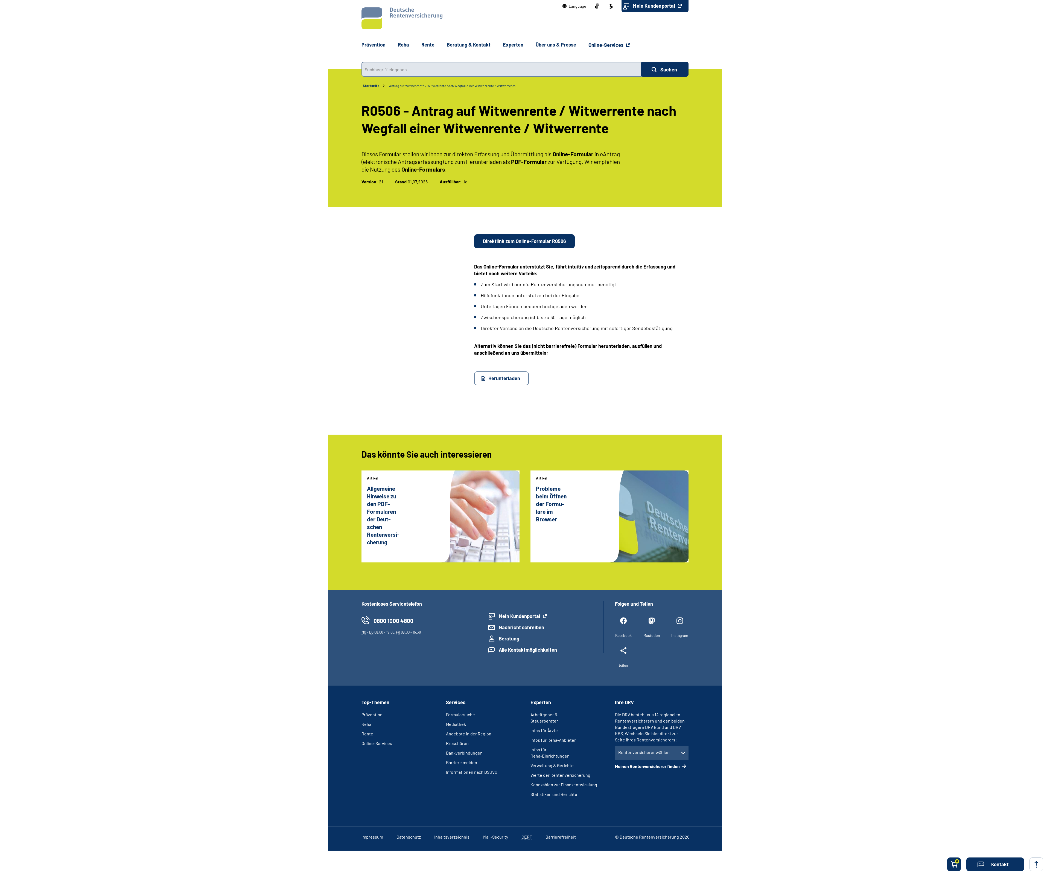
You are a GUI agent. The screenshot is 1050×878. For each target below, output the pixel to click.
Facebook (623, 635)
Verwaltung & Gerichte (552, 765)
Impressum (372, 836)
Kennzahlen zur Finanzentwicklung (563, 784)
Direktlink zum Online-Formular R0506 (524, 241)
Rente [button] (427, 45)
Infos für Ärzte (544, 730)
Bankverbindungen (464, 752)
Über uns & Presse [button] (556, 45)
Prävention (373, 45)
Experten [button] (513, 45)
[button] (574, 6)
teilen (623, 665)
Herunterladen (504, 378)
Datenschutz (408, 836)
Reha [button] (403, 45)
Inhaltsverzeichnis (451, 836)
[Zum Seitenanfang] (1036, 864)
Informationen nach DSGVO (471, 772)
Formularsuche (460, 714)
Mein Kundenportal (654, 6)
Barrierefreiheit (561, 836)
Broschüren (457, 743)
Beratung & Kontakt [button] (469, 45)
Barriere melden (461, 762)
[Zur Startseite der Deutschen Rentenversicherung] (401, 18)
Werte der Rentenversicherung (560, 775)
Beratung (509, 639)
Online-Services (606, 45)
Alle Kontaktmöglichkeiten (528, 650)
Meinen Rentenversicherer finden (648, 766)
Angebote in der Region (468, 733)
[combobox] (501, 69)
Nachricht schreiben (521, 627)
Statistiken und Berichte (553, 794)
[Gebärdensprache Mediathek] (597, 6)
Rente (367, 733)
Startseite (371, 86)
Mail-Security (495, 836)
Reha (366, 724)
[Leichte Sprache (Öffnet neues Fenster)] (610, 6)
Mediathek (456, 724)
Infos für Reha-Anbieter (553, 740)
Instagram (679, 635)
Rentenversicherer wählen (644, 752)
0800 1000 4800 (393, 620)
